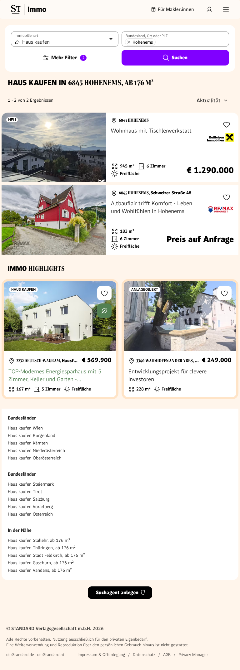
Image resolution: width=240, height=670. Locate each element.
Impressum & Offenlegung (101, 654)
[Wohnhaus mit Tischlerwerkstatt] (120, 147)
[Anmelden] (209, 9)
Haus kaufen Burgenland (31, 435)
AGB (167, 654)
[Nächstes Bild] (96, 147)
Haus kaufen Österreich (30, 514)
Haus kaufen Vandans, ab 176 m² (40, 570)
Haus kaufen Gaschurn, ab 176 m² (41, 562)
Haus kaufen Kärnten (28, 442)
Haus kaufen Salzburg (29, 499)
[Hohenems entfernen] (129, 42)
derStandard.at (50, 654)
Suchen (180, 58)
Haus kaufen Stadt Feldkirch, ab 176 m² (46, 555)
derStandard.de (20, 654)
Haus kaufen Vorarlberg (30, 506)
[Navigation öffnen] (226, 9)
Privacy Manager (193, 654)
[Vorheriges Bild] (12, 147)
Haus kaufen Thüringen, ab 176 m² (42, 547)
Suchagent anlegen (117, 592)
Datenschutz (144, 654)
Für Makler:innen (176, 9)
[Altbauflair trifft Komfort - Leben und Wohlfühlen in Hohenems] (120, 220)
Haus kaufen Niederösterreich (36, 450)
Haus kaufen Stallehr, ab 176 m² (39, 540)
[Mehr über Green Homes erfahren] (104, 310)
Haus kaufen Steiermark (31, 484)
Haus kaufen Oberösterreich (35, 457)
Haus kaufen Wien (25, 427)
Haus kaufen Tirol (25, 491)
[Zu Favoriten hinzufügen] (226, 124)
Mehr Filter (67, 58)
